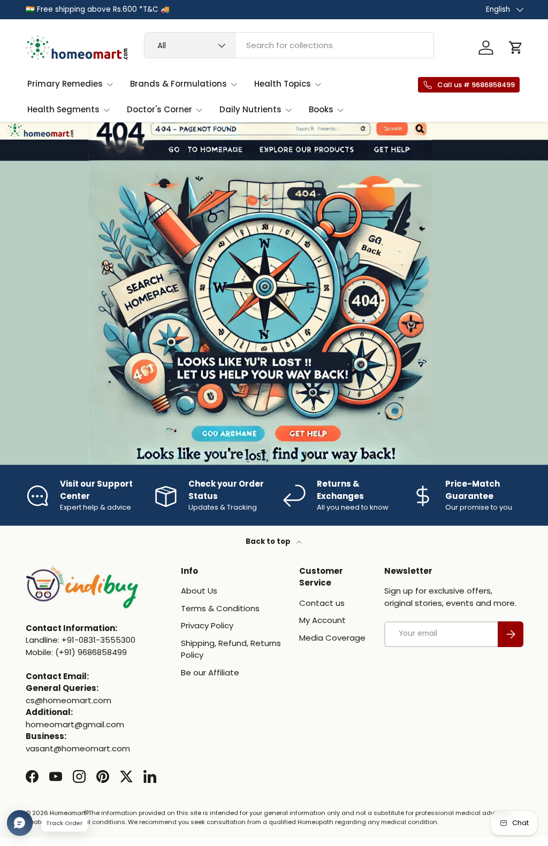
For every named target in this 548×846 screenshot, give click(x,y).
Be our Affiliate (210, 672)
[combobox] (288, 45)
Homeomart (68, 813)
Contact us (322, 603)
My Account (322, 620)
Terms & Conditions (220, 608)
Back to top (269, 541)
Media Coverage (332, 637)
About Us (199, 590)
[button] (516, 47)
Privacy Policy (207, 625)
